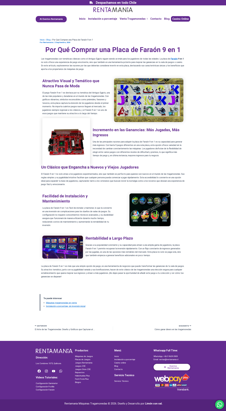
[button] (133, 18)
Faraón (174, 59)
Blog (167, 18)
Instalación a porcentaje (102, 18)
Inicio (82, 18)
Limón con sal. (153, 403)
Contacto (156, 18)
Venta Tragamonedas (133, 18)
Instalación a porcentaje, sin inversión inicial (65, 306)
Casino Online (180, 18)
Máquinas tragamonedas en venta (61, 303)
